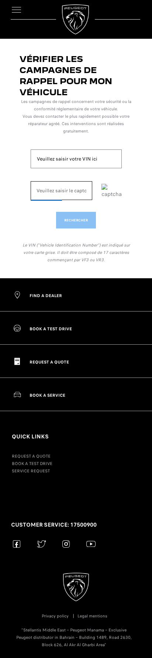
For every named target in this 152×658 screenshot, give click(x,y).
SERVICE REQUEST (31, 471)
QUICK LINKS (30, 437)
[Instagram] (66, 544)
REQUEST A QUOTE (31, 456)
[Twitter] (41, 544)
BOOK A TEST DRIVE (32, 463)
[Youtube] (91, 544)
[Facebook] (17, 544)
